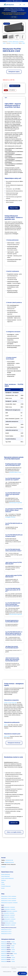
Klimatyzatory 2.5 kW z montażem (8, 896)
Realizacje (3, 880)
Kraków (6, 702)
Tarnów (10, 702)
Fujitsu (23, 43)
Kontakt (3, 857)
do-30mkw (9, 41)
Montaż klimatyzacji (5, 874)
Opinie (2, 882)
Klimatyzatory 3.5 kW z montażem (8, 898)
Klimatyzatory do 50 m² (6, 933)
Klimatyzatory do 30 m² (6, 931)
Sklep (2, 893)
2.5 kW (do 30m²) (15, 43)
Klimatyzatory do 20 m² (6, 929)
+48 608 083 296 (9, 860)
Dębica (5, 725)
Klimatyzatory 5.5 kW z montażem (8, 900)
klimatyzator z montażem (8, 907)
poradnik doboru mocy (15, 472)
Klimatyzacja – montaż (8, 941)
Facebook (3, 866)
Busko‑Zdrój (7, 736)
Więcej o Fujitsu (14, 208)
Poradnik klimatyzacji (5, 886)
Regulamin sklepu (21, 971)
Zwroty (14, 971)
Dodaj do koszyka (14, 85)
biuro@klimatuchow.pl (9, 862)
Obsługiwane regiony (14, 71)
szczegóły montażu (10, 517)
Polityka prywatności (7, 971)
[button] (23, 24)
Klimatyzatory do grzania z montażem (9, 902)
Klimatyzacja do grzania (15, 502)
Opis (6, 97)
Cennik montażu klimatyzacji (7, 878)
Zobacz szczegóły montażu (14, 832)
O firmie (3, 884)
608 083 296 (14, 822)
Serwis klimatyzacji (5, 876)
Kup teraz (14, 17)
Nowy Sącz (14, 702)
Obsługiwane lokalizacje (14, 742)
